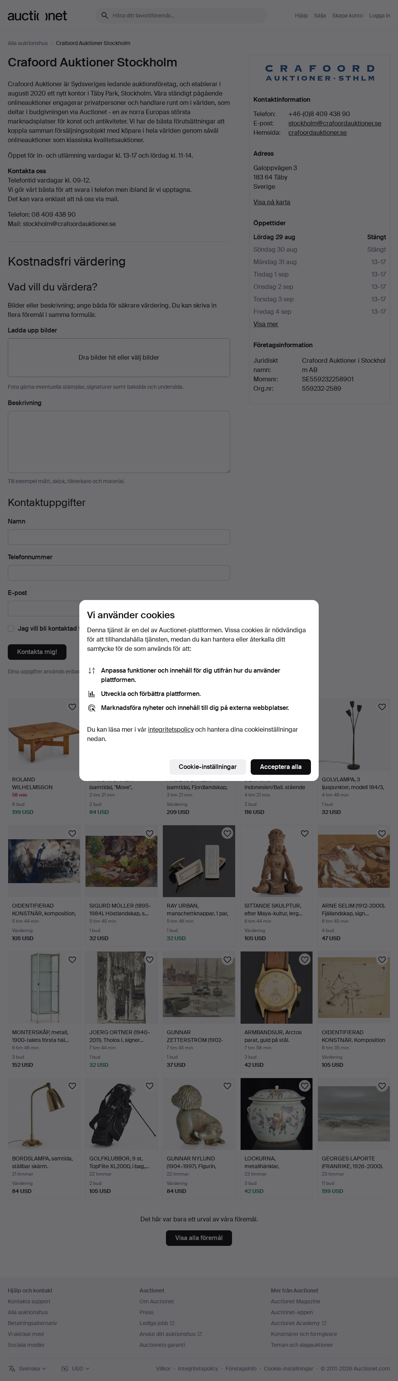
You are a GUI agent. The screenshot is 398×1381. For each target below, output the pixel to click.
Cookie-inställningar (208, 767)
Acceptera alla (281, 767)
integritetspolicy (171, 729)
